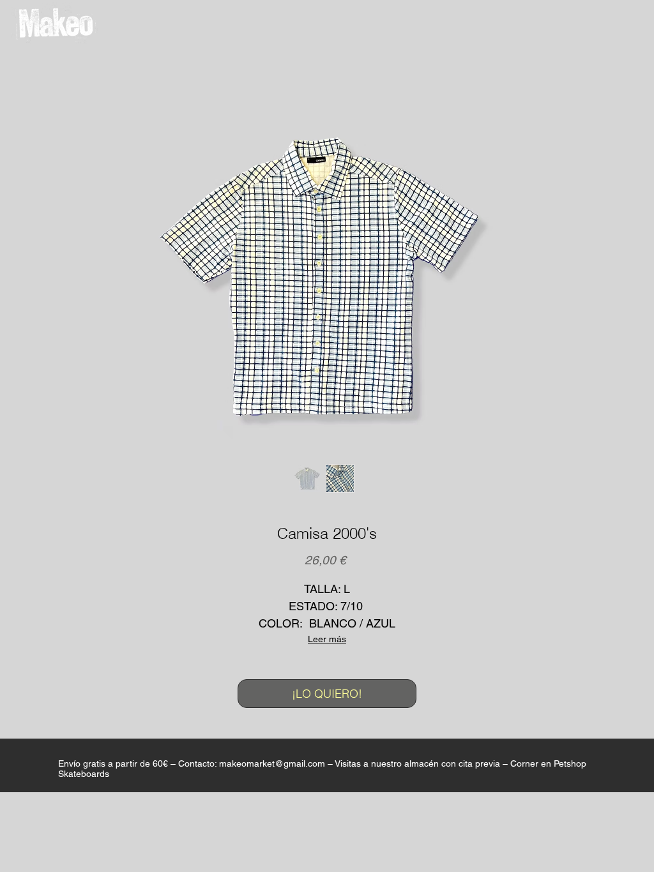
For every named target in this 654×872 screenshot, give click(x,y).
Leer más (327, 639)
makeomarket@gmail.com (272, 763)
